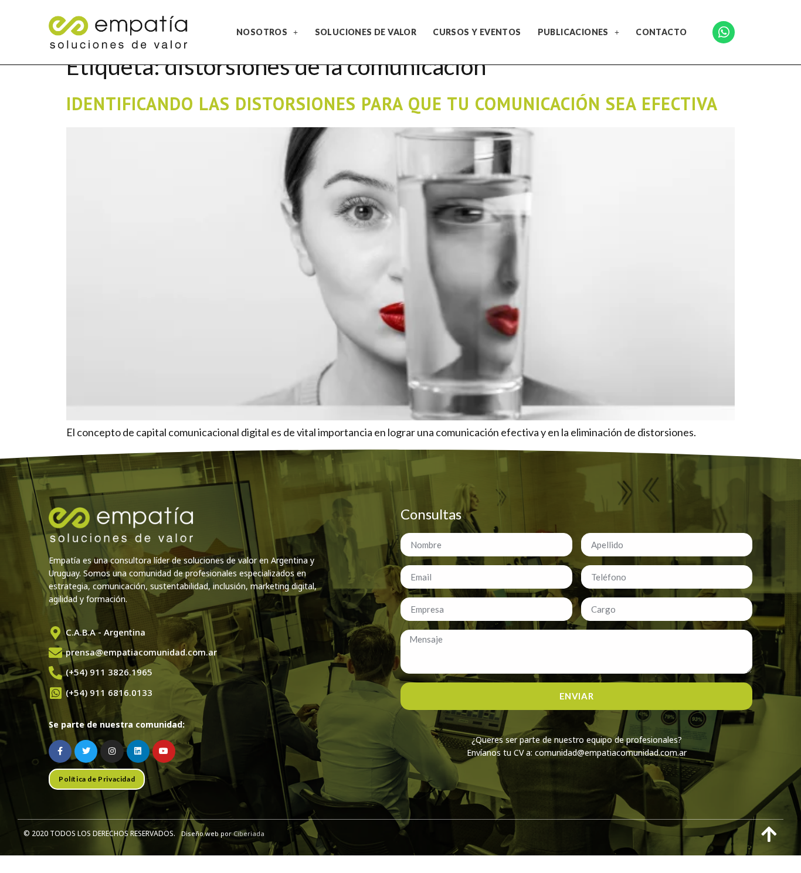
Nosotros (261, 32)
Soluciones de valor (366, 32)
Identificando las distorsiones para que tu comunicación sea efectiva (392, 103)
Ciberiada (248, 833)
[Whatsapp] (723, 32)
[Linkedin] (138, 751)
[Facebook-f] (60, 751)
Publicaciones (573, 32)
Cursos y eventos (477, 32)
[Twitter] (85, 751)
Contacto (661, 32)
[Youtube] (163, 751)
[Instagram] (111, 751)
